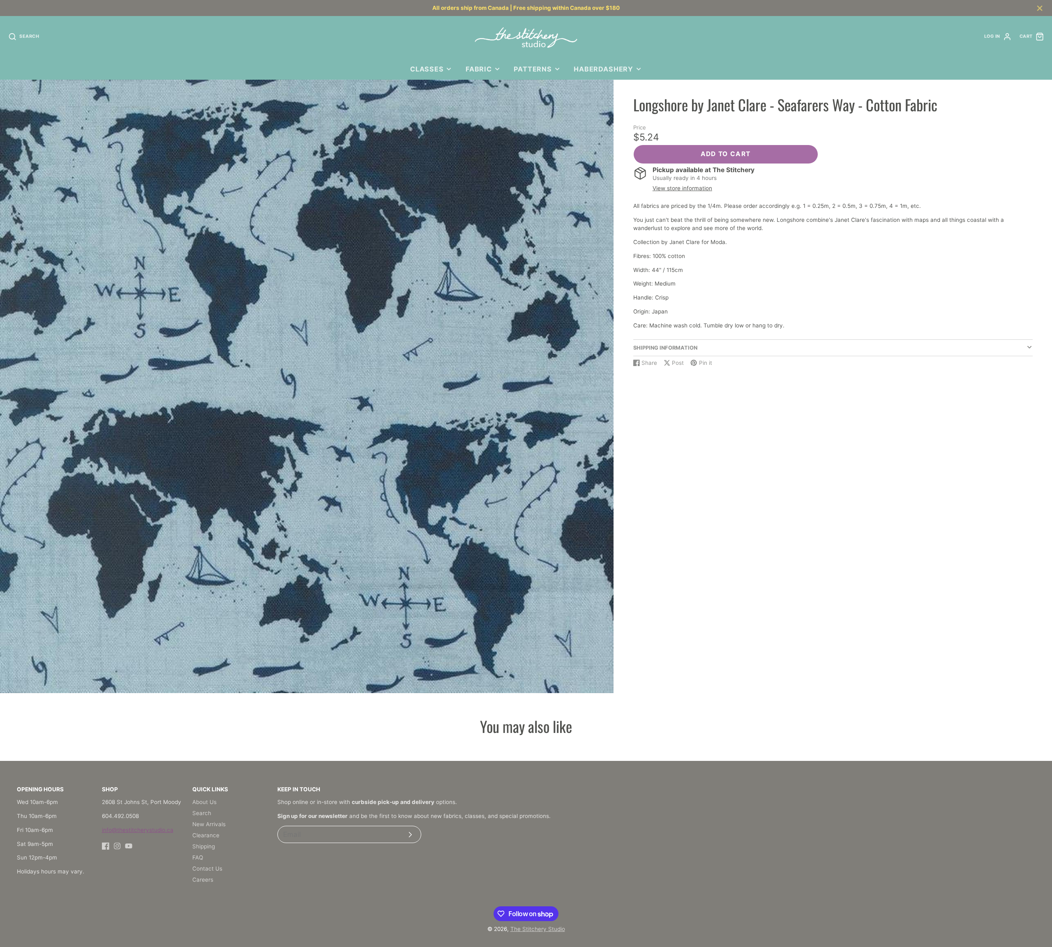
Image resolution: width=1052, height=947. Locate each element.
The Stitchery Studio (537, 929)
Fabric (479, 69)
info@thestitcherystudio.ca (137, 830)
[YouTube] (128, 846)
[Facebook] (105, 846)
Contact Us (207, 868)
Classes (427, 69)
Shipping (203, 846)
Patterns (532, 69)
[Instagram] (117, 846)
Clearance (205, 835)
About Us (204, 802)
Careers (202, 879)
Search (201, 813)
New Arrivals (209, 824)
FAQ (197, 857)
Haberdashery (603, 69)
